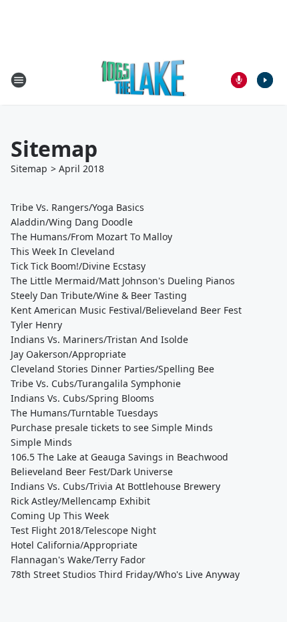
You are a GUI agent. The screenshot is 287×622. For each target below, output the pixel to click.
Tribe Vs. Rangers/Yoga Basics (77, 207)
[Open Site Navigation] (19, 80)
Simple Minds (41, 442)
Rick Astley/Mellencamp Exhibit (80, 501)
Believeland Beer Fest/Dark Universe (92, 471)
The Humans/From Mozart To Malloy (91, 236)
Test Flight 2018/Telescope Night (83, 530)
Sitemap (29, 168)
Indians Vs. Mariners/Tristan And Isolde (99, 339)
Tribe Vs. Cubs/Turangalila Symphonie (96, 383)
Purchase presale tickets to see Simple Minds (112, 427)
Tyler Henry (36, 324)
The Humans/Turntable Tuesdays (84, 412)
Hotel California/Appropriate (74, 545)
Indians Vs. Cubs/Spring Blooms (82, 398)
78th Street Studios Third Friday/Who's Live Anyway (125, 574)
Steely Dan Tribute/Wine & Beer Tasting (99, 295)
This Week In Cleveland (63, 251)
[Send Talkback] (239, 80)
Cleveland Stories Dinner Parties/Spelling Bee (112, 368)
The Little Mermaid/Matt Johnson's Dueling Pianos (123, 280)
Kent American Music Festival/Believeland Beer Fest (126, 310)
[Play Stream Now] (265, 80)
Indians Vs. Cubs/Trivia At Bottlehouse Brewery (115, 486)
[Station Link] (143, 79)
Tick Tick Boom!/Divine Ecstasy (78, 266)
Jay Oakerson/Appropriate (68, 354)
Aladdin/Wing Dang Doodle (72, 222)
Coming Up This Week (60, 515)
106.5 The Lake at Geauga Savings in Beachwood (119, 456)
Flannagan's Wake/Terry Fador (78, 559)
